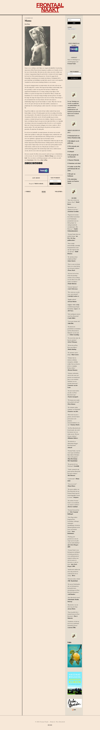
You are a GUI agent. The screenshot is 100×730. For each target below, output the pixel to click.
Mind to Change (49, 156)
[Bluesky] (26, 163)
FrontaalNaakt (50, 7)
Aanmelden (55, 183)
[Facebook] (31, 163)
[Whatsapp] (39, 163)
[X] (28, 163)
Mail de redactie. (39, 183)
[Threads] (37, 163)
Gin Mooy (36, 178)
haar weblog (44, 160)
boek (26, 158)
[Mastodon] (29, 163)
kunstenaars (30, 160)
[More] (41, 163)
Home (50, 725)
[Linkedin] (35, 163)
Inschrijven (74, 78)
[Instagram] (33, 163)
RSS (74, 710)
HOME (44, 191)
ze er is (53, 68)
